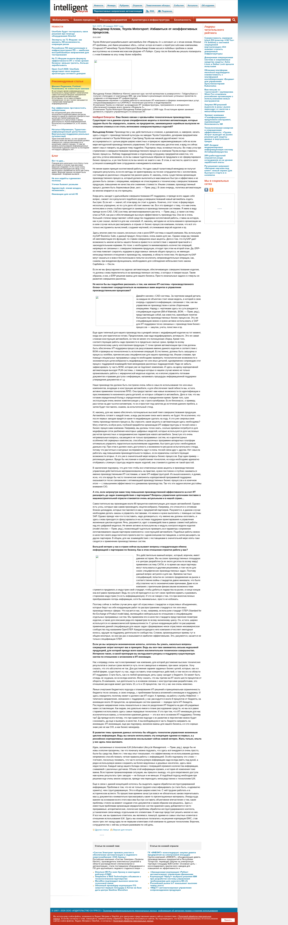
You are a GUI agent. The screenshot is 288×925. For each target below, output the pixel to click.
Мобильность (60, 20)
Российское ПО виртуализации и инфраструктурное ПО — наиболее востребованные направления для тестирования (70, 51)
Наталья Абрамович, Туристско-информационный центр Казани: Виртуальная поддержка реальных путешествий (70, 132)
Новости (98, 5)
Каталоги (193, 5)
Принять (228, 920)
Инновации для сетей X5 (65, 194)
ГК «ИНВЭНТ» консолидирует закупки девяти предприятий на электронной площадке (172, 853)
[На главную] (71, 12)
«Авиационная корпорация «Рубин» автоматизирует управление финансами (171, 873)
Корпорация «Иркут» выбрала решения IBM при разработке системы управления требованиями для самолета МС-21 (173, 878)
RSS (152, 11)
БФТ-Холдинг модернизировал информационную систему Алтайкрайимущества (218, 148)
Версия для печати (122, 830)
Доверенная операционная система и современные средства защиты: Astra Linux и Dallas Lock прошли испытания (219, 62)
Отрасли (137, 5)
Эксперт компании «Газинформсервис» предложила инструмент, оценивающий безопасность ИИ (217, 119)
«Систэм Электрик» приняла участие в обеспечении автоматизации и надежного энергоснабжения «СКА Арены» (115, 854)
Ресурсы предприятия (113, 20)
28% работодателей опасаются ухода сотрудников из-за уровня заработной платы (218, 158)
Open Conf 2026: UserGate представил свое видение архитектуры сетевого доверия (69, 71)
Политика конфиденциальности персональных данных (130, 911)
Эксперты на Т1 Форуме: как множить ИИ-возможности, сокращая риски (67, 42)
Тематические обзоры (158, 5)
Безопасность (182, 20)
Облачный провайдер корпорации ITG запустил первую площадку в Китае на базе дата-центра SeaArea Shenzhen (118, 887)
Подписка (167, 11)
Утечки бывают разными (65, 184)
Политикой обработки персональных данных (133, 921)
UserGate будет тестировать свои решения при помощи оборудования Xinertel (70, 33)
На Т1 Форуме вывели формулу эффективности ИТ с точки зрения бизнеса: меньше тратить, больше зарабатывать (70, 61)
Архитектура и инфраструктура (151, 20)
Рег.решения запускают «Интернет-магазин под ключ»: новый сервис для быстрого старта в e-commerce (218, 170)
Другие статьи (102, 830)
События (179, 5)
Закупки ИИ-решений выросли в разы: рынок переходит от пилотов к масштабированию (217, 108)
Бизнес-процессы (84, 20)
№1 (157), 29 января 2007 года (108, 26)
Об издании (208, 5)
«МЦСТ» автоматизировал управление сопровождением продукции (171, 889)
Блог (55, 155)
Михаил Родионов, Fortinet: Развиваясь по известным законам (70, 87)
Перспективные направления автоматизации (118, 11)
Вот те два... (58, 161)
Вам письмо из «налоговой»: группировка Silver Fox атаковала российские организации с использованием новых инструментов (218, 95)
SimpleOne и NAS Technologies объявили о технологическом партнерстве (118, 877)
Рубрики (124, 5)
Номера (111, 5)
